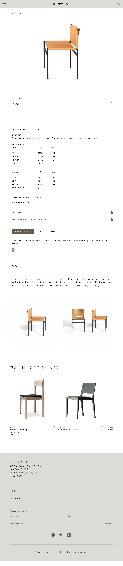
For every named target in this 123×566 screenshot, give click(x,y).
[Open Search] (118, 4)
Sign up (108, 523)
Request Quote (23, 231)
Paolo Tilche (28, 129)
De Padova (18, 98)
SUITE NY (50, 552)
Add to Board (47, 231)
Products (14, 13)
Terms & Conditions (80, 552)
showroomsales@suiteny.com (86, 240)
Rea (21, 13)
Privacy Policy (64, 552)
